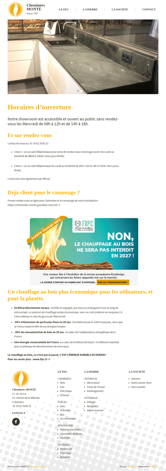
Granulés (65, 410)
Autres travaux (95, 410)
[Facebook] (16, 422)
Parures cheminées (71, 429)
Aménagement (95, 391)
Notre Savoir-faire (141, 382)
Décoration (93, 382)
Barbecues (66, 449)
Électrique (66, 391)
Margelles (92, 406)
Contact (149, 9)
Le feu (64, 9)
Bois (62, 382)
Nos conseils (138, 387)
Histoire (135, 378)
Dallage (91, 402)
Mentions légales (37, 466)
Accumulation (68, 418)
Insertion (65, 438)
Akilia (153, 466)
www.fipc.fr (40, 359)
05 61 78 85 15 (40, 143)
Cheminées (64, 378)
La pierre (90, 9)
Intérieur (90, 378)
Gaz (62, 387)
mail (47, 178)
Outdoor (64, 445)
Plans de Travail (96, 387)
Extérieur (90, 398)
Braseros (65, 457)
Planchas (65, 453)
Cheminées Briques (71, 434)
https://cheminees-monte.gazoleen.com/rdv (33, 205)
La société (120, 9)
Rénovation (65, 425)
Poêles (62, 402)
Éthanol (64, 395)
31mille (131, 466)
